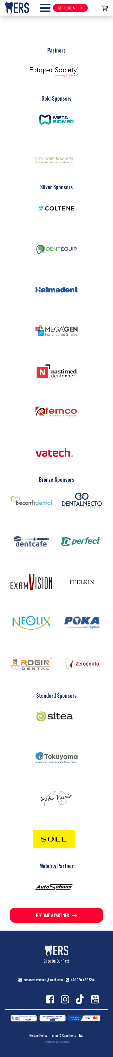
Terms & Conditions (63, 1035)
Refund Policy (38, 1035)
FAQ (81, 1035)
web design (50, 1042)
